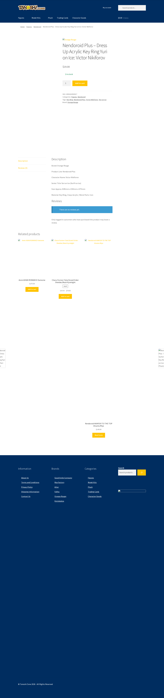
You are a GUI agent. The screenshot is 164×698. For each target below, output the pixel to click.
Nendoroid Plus (79, 100)
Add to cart (80, 83)
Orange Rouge (72, 102)
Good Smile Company (63, 478)
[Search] (141, 472)
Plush (50, 18)
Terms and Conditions (30, 482)
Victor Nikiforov (92, 100)
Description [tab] (23, 161)
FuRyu (57, 491)
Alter (57, 487)
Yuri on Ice (102, 100)
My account (107, 8)
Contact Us (25, 496)
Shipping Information (30, 491)
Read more (99, 435)
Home (22, 27)
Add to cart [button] (32, 289)
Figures (21, 18)
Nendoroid (37, 27)
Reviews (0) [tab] (22, 168)
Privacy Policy (27, 487)
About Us (25, 478)
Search (121, 468)
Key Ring (70, 100)
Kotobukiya (59, 501)
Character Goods (79, 18)
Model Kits (36, 18)
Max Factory (59, 482)
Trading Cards (62, 18)
